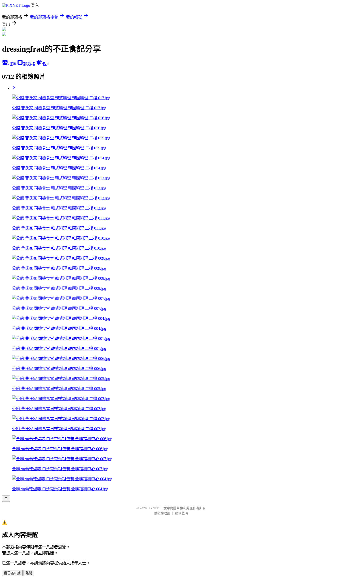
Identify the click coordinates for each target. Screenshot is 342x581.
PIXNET (153, 508)
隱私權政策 (162, 513)
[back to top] (6, 499)
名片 (46, 64)
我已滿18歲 (12, 573)
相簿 (12, 64)
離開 (29, 573)
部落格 (29, 64)
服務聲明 (181, 513)
